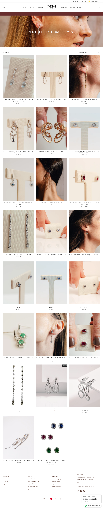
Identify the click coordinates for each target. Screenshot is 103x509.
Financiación (55, 476)
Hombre (79, 7)
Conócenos (5, 481)
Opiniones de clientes (32, 489)
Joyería (23, 7)
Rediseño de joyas (56, 481)
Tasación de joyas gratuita (57, 479)
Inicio (51, 28)
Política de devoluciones (33, 479)
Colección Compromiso (35, 7)
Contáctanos (5, 479)
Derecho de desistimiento (33, 481)
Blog (4, 484)
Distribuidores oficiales (33, 486)
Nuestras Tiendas (6, 476)
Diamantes (63, 7)
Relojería (72, 7)
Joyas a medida (55, 484)
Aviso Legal (30, 476)
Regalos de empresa (56, 486)
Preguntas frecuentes (32, 484)
